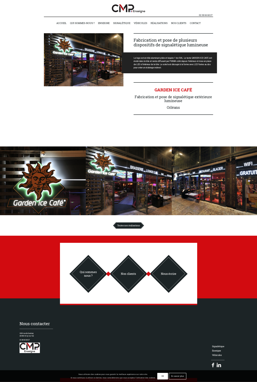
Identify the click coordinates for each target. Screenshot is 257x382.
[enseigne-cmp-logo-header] (128, 12)
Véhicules (217, 355)
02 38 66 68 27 (206, 15)
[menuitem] (61, 23)
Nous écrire (168, 274)
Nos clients (128, 274)
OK (162, 376)
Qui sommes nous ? (88, 273)
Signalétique (218, 346)
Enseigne (216, 350)
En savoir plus (177, 376)
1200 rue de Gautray (27, 333)
